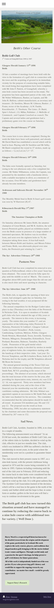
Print (7, 597)
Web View (47, 597)
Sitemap (14, 597)
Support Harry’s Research (17, 583)
